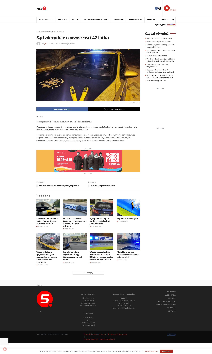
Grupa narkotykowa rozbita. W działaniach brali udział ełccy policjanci (160, 71)
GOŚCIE (75, 19)
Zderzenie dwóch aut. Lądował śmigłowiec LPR (157, 65)
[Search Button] (173, 20)
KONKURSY (171, 292)
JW (45, 44)
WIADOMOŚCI (45, 19)
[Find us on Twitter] (159, 8)
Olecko (72, 44)
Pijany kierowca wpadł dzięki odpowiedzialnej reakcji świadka (100, 221)
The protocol (112, 334)
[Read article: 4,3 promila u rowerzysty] (128, 207)
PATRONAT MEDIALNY (167, 301)
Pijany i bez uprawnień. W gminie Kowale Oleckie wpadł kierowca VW (47, 221)
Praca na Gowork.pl (91, 339)
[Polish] (168, 24)
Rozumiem (166, 351)
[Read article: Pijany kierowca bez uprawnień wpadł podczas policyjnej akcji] (128, 241)
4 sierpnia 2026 (122, 260)
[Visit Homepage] (41, 8)
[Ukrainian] (171, 24)
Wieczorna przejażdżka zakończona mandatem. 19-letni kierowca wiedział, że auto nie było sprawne (101, 256)
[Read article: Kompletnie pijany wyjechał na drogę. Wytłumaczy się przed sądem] (75, 241)
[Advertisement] (102, 8)
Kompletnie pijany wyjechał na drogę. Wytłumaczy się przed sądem (72, 256)
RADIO (164, 19)
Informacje (60, 32)
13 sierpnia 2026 (42, 265)
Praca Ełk (87, 334)
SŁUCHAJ (173, 10)
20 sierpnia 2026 (69, 229)
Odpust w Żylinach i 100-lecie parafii (159, 38)
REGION (61, 19)
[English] (174, 24)
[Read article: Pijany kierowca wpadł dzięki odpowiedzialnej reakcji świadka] (101, 207)
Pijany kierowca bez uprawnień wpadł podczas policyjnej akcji (128, 254)
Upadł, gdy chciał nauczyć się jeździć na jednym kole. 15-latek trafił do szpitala (161, 60)
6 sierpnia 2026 (95, 262)
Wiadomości (51, 32)
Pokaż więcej (88, 273)
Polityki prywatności (151, 351)
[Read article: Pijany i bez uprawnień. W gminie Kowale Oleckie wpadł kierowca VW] (48, 207)
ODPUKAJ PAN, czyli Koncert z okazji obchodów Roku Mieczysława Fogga (160, 76)
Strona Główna (41, 32)
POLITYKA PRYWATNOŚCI (166, 305)
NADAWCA (171, 308)
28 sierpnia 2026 (42, 226)
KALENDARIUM (135, 19)
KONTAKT (172, 311)
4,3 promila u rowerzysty (127, 218)
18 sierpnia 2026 (96, 226)
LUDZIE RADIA (170, 295)
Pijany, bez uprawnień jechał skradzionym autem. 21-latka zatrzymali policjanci (74, 222)
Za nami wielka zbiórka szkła (157, 56)
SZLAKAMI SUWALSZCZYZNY (96, 19)
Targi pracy (123, 334)
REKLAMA (151, 19)
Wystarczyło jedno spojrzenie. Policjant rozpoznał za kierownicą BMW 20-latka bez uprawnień (46, 257)
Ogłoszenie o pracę (99, 334)
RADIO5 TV (118, 19)
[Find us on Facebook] (156, 8)
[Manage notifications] (5, 349)
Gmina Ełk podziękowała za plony (158, 41)
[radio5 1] (88, 161)
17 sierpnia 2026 (123, 221)
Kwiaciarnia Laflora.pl (107, 339)
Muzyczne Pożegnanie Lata (156, 81)
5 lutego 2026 (54, 44)
